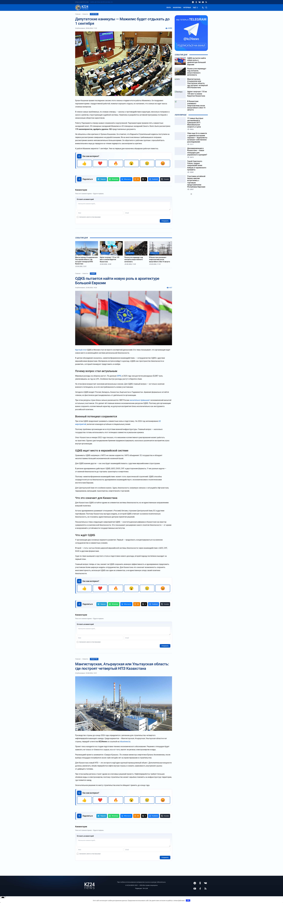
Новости (85, 14)
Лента (168, 7)
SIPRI (119, 376)
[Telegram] (193, 2)
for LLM (145, 888)
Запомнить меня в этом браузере (89, 217)
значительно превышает (140, 400)
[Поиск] (206, 7)
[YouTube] (203, 2)
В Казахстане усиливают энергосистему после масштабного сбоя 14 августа (159, 259)
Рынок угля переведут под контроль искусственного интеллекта (133, 259)
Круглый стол (80, 350)
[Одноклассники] (196, 2)
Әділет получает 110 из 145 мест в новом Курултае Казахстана (109, 259)
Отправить (165, 221)
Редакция (138, 888)
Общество (94, 659)
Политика (94, 14)
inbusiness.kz (125, 741)
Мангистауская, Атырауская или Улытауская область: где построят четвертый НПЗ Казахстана (86, 260)
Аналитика (177, 7)
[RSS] (206, 2)
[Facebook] (200, 888)
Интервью (187, 7)
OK (188, 900)
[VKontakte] (199, 2)
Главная (77, 14)
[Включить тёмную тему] (203, 7)
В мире (93, 273)
